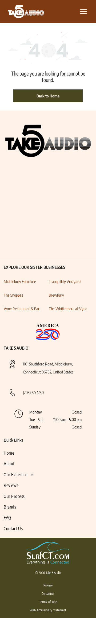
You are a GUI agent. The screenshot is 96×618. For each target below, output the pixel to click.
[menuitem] (21, 453)
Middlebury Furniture (20, 281)
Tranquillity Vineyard (65, 281)
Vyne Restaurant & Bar (21, 308)
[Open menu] (83, 11)
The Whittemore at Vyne (68, 308)
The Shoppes (13, 295)
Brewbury (56, 295)
